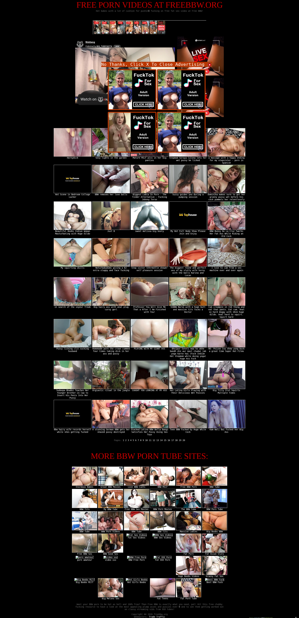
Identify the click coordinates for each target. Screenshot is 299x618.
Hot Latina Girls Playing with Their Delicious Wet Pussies (188, 391)
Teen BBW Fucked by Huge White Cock (188, 430)
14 (161, 440)
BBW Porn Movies (162, 509)
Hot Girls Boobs (136, 582)
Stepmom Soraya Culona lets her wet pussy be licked (188, 159)
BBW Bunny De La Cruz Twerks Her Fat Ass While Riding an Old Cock (226, 233)
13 (157, 440)
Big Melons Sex (110, 598)
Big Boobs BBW (214, 531)
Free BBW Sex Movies (136, 509)
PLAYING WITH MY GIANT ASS (149, 348)
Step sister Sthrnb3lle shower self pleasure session (149, 269)
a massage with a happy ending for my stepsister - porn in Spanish (226, 160)
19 (180, 440)
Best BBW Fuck (214, 582)
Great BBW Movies (111, 487)
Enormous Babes (84, 487)
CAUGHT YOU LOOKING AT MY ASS (149, 390)
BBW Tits (85, 509)
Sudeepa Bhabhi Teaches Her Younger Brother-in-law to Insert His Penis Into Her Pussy (72, 394)
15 (165, 440)
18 (176, 440)
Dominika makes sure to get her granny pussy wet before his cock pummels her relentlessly (226, 197)
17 (172, 440)
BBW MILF (163, 487)
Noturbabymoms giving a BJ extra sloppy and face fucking (111, 269)
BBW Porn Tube (214, 509)
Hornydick (72, 158)
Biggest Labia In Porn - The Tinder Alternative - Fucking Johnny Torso (149, 197)
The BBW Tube (188, 509)
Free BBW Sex (84, 554)
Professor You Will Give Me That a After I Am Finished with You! (149, 309)
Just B (111, 231)
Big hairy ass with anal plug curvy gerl (111, 308)
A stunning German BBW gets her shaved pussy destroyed (111, 430)
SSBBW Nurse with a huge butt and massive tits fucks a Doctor (188, 309)
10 (146, 440)
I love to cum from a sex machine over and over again (226, 269)
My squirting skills (72, 268)
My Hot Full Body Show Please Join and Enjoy (188, 232)
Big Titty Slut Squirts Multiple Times (226, 391)
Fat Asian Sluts (214, 554)
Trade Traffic (157, 617)
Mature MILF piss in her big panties (149, 159)
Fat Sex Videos (136, 537)
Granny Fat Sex (214, 576)
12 (154, 440)
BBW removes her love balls (111, 194)
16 (169, 440)
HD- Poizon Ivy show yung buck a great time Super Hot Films (226, 349)
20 (184, 440)
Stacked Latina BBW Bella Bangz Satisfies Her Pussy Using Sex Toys (149, 432)
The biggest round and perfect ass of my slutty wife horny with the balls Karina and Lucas (188, 272)
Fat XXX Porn (162, 560)
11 (150, 440)
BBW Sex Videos (162, 537)
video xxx (110, 560)
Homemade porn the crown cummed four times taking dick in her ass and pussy (111, 351)
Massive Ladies (188, 531)
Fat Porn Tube (188, 598)
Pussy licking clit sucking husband (72, 349)
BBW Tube (215, 487)
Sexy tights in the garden (111, 158)
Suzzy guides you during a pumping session (188, 195)
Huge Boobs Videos (188, 576)
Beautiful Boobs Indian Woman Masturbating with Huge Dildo (72, 232)
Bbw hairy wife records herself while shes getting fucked (72, 430)
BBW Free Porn (136, 560)
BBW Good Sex (110, 554)
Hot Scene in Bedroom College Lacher (72, 195)
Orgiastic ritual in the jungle (111, 390)
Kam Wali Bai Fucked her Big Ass (226, 430)
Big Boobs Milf (84, 582)
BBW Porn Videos (110, 531)
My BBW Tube (110, 509)
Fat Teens (162, 598)
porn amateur (84, 560)
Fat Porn (189, 554)
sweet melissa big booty (149, 231)
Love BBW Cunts (136, 487)
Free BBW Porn (188, 487)
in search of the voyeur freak (73, 307)
